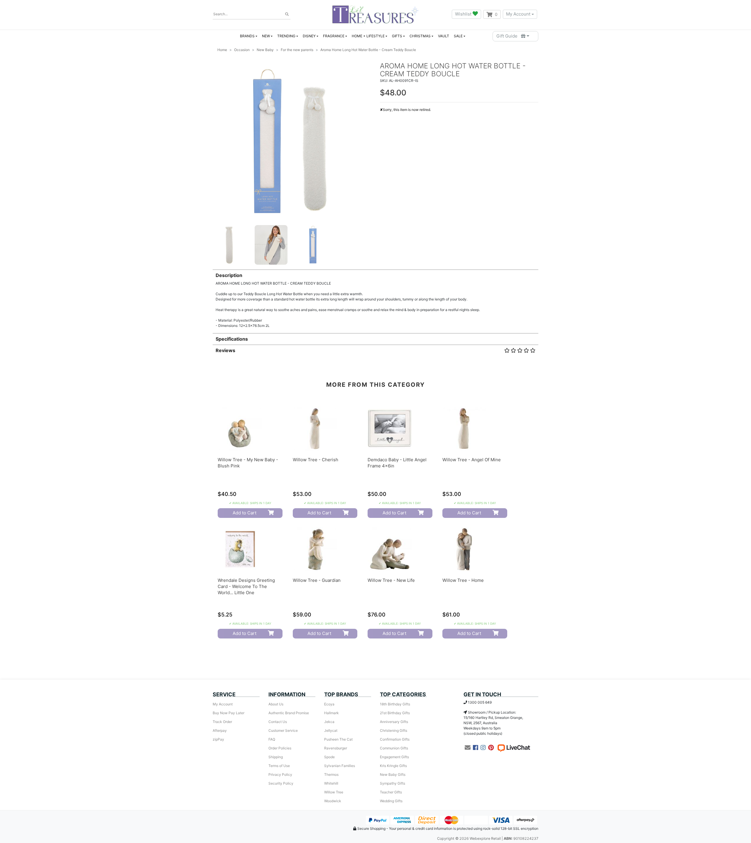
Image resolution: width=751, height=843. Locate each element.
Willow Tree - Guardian (317, 580)
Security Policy (280, 783)
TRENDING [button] (286, 36)
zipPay (218, 739)
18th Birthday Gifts (395, 704)
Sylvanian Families (339, 765)
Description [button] (229, 275)
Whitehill (331, 783)
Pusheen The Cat (338, 739)
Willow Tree (333, 792)
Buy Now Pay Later (228, 713)
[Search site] (286, 14)
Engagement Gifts (394, 757)
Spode (329, 757)
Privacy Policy (280, 774)
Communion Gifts (394, 748)
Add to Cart (244, 513)
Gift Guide (508, 36)
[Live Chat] (513, 747)
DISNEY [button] (309, 36)
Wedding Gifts (391, 801)
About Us (275, 704)
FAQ (271, 739)
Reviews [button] (225, 350)
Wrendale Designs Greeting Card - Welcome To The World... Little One (246, 586)
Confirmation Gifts (395, 739)
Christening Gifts (393, 730)
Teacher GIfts (391, 792)
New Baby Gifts (392, 774)
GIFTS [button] (397, 36)
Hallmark (331, 713)
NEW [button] (266, 36)
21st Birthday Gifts (395, 713)
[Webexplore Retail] (375, 14)
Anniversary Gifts (394, 721)
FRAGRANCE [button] (333, 36)
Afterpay (220, 730)
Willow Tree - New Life (391, 580)
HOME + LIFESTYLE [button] (368, 36)
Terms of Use (279, 765)
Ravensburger (335, 748)
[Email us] (468, 747)
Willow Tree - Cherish (315, 459)
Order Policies (279, 748)
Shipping (275, 757)
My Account (518, 14)
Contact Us (277, 721)
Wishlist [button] (464, 14)
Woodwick (332, 801)
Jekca (329, 721)
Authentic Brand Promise (288, 713)
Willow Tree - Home (463, 580)
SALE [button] (458, 36)
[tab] (375, 298)
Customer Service (283, 730)
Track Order (222, 721)
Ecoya (329, 704)
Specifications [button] (232, 339)
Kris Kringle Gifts (393, 765)
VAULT (443, 36)
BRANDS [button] (247, 36)
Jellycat (330, 730)
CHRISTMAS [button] (420, 36)
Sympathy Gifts (392, 783)
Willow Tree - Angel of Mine (471, 459)
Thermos (331, 774)
